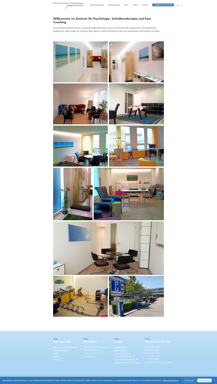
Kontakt (56, 359)
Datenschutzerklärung (170, 380)
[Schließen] (214, 380)
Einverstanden (204, 380)
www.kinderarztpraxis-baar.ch (127, 362)
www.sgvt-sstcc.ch (122, 353)
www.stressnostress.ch (124, 356)
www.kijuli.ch (120, 347)
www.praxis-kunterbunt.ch (126, 359)
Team (55, 353)
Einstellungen (189, 380)
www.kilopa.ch (120, 350)
